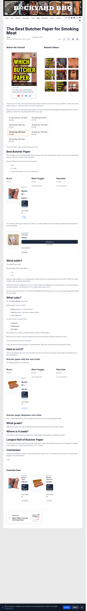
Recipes (18, 18)
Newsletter (45, 18)
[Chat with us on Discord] (80, 20)
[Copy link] (64, 39)
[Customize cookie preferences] (82, 607)
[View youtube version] (18, 95)
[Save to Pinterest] (77, 39)
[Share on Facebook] (73, 39)
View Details (25, 207)
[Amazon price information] (27, 198)
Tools (33, 18)
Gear (12, 18)
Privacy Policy (9, 608)
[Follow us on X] (77, 18)
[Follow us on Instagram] (69, 18)
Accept (67, 607)
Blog (38, 18)
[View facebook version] (26, 95)
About (52, 18)
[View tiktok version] (29, 95)
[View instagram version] (22, 95)
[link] (17, 202)
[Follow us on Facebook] (74, 18)
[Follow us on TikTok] (66, 18)
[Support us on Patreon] (80, 18)
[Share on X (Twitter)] (68, 39)
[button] (24, 75)
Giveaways (25, 18)
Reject (75, 607)
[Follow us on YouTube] (71, 18)
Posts (6, 18)
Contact (58, 18)
